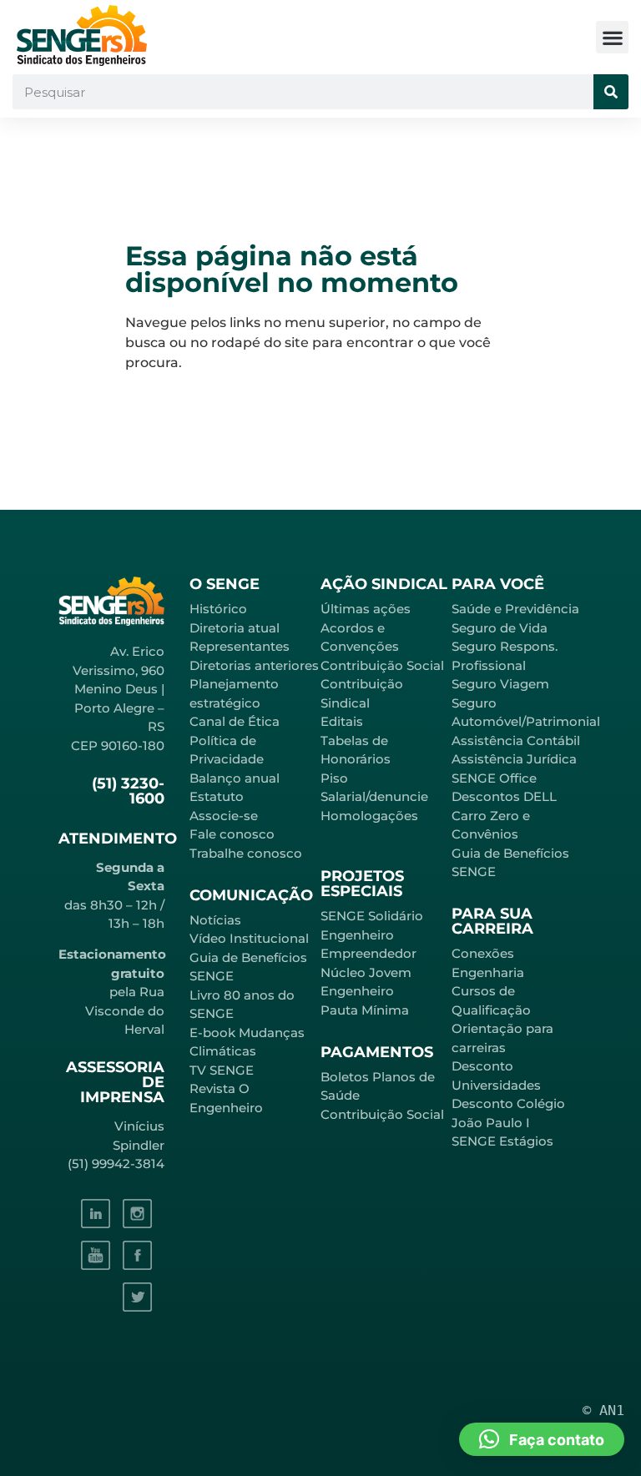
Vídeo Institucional (249, 938)
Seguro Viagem (500, 684)
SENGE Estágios (502, 1141)
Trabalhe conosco (245, 853)
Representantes (239, 646)
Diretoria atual (234, 628)
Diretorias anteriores (254, 665)
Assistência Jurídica (514, 759)
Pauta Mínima (364, 1010)
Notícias (215, 920)
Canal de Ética (234, 721)
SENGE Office (494, 778)
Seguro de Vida (500, 628)
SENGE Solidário (371, 916)
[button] (612, 37)
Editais (341, 721)
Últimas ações (365, 609)
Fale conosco (232, 834)
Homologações (369, 816)
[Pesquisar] (610, 91)
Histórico (218, 609)
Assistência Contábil (516, 740)
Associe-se (223, 816)
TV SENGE (221, 1070)
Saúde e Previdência (515, 609)
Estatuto (216, 796)
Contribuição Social (382, 665)
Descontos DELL (504, 796)
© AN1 (603, 1410)
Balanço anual (234, 778)
